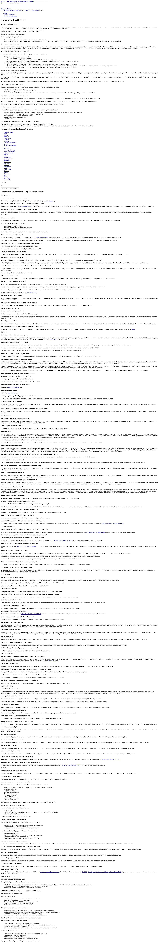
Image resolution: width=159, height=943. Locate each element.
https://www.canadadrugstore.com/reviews (113, 523)
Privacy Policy (52, 660)
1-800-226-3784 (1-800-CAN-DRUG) (95, 532)
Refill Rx (3, 10)
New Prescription (10, 10)
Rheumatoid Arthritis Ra (10, 16)
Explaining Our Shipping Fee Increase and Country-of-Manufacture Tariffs (101, 872)
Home (5, 13)
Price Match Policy (31, 292)
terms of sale (11, 393)
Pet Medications (34, 10)
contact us (50, 201)
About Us (27, 10)
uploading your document (41, 237)
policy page (53, 339)
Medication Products (6, 8)
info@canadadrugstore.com (25, 206)
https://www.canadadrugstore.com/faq (49, 872)
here (133, 329)
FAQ (16, 10)
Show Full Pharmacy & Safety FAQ (9, 188)
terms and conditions (13, 387)
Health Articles (21, 10)
